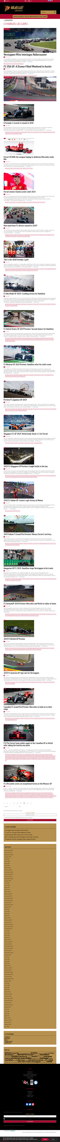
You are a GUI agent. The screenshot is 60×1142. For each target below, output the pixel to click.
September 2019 (9, 952)
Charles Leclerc (29, 75)
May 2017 (7, 1013)
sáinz (19, 1062)
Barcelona (28, 1053)
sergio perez (8, 235)
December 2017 (9, 998)
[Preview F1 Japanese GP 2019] (19, 389)
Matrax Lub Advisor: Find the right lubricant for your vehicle (30, 16)
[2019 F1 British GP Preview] (19, 628)
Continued (29, 61)
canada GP (25, 756)
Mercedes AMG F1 (49, 375)
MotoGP (7, 1038)
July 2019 (7, 957)
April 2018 (7, 989)
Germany (37, 1055)
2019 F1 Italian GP (16, 511)
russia (6, 1062)
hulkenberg (22, 1057)
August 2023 (8, 857)
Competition (8, 1041)
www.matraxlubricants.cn (51, 1132)
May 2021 (7, 913)
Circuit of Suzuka (11, 410)
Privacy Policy (11, 1125)
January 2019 (8, 970)
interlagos (7, 63)
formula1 (43, 754)
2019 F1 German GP (24, 615)
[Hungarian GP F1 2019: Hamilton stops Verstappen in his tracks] (19, 558)
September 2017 (9, 1005)
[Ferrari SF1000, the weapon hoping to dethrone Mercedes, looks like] (19, 146)
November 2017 (9, 1000)
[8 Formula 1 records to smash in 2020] (19, 112)
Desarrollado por (7, 1130)
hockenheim (8, 1056)
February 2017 (8, 1020)
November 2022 (9, 874)
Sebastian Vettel (9, 168)
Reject (53, 1139)
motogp (43, 1058)
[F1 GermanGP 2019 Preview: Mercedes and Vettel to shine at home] (19, 593)
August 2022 (8, 881)
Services (30, 1073)
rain (26, 1060)
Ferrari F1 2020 (29, 168)
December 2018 (9, 972)
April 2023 (7, 865)
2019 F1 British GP (29, 649)
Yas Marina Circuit (37, 304)
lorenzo (35, 1056)
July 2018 (7, 983)
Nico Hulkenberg (42, 757)
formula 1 (29, 1054)
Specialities (30, 1077)
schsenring (10, 1062)
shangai (15, 1062)
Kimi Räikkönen (16, 132)
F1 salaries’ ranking (21, 236)
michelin (34, 1058)
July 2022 (7, 883)
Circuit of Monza (16, 545)
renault (7, 756)
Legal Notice (6, 1125)
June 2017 (7, 1011)
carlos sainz (14, 235)
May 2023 (7, 863)
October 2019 (8, 950)
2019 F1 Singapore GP (14, 477)
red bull (31, 1060)
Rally (6, 1040)
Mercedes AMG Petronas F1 (48, 132)
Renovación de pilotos (28, 202)
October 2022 (8, 876)
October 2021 (8, 902)
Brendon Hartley (53, 796)
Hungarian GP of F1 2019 (15, 580)
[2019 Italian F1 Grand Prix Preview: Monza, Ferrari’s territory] (19, 524)
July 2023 (7, 859)
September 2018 (9, 979)
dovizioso (9, 1055)
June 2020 (7, 933)
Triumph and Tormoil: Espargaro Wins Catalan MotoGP (20, 839)
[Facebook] (48, 0)
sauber (32, 754)
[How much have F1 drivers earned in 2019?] (19, 215)
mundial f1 (14, 63)
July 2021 (7, 909)
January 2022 (8, 896)
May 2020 (7, 935)
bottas (34, 1053)
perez (14, 1060)
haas (10, 756)
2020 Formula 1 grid (26, 270)
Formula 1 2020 (34, 270)
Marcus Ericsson (27, 759)
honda (14, 1056)
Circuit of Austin (50, 338)
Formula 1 (7, 1037)
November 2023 (9, 850)
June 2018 (7, 985)
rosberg (46, 1060)
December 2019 (9, 946)
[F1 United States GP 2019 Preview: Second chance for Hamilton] (19, 318)
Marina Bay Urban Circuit (24, 477)
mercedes (12, 754)
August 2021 (8, 907)
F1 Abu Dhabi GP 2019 (13, 305)
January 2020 (8, 944)
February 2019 (8, 968)
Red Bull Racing (29, 578)
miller (38, 1058)
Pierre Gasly (49, 757)
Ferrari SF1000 (23, 168)
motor (50, 1058)
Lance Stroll (29, 757)
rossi (50, 1060)
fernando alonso (49, 754)
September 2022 (9, 878)
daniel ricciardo (34, 235)
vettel (49, 1061)
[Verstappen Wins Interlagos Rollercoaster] (30, 40)
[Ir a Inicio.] (4, 20)
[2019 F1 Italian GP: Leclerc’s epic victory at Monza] (19, 490)
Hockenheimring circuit (33, 615)
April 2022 (7, 889)
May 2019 (7, 961)
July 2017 (7, 1009)
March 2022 (8, 891)
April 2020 (7, 937)
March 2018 (7, 992)
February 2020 (8, 942)
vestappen (43, 1062)
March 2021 (7, 918)
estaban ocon (40, 759)
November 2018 (9, 974)
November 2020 (9, 926)
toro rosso (17, 754)
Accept (45, 1139)
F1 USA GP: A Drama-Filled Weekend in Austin (18, 832)
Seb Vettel (27, 236)
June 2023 (7, 861)
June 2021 (7, 911)
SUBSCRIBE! (30, 812)
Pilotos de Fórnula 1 (36, 202)
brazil (39, 1053)
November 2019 (9, 948)
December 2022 (9, 872)
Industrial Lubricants (30, 1075)
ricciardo (39, 1060)
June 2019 (7, 959)
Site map (23, 1125)
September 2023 (9, 854)
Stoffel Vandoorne (20, 759)
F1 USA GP (34, 75)
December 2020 (9, 924)
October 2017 (8, 1002)
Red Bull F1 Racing (33, 477)
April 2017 (7, 1016)
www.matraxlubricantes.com (28, 1132)
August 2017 (8, 1007)
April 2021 (7, 915)
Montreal (20, 756)
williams (36, 754)
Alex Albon (46, 339)
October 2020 (8, 928)
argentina (15, 1053)
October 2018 (8, 976)
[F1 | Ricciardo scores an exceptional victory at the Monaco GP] (19, 773)
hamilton (44, 1054)
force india (22, 754)
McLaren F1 (8, 270)
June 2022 (7, 885)
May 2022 (7, 887)
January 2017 (8, 1022)
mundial (9, 1060)
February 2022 (8, 894)
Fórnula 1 (43, 202)
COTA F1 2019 (12, 341)
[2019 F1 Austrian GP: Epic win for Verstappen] (19, 662)
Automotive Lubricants (30, 1074)
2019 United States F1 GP (38, 339)
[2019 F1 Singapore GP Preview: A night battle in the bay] (19, 456)
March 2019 (7, 965)
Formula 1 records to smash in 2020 (14, 133)
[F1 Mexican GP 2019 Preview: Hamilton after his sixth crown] (19, 354)
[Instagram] (52, 0)
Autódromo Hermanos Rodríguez (19, 376)
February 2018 (8, 994)
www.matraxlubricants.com (40, 1132)
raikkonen (20, 1060)
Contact (30, 1078)
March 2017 (7, 1018)
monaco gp (20, 794)
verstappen (36, 1062)
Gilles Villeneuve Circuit (12, 719)
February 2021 (8, 920)
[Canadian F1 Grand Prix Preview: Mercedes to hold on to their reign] (19, 696)
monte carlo (50, 797)
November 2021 (9, 900)
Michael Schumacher (38, 132)
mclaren (8, 443)
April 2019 (7, 963)
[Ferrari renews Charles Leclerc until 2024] (19, 181)
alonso (8, 1053)
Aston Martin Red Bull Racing (16, 270)
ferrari (7, 202)
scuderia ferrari (19, 202)
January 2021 (8, 922)
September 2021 (9, 905)
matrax (7, 1058)
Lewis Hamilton (15, 75)
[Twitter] (50, 0)
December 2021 (9, 898)
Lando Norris (42, 269)
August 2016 (8, 1024)
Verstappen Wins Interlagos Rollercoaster (16, 830)
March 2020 (8, 939)
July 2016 (7, 1026)
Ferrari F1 (42, 375)
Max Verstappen (20, 63)
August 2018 (8, 981)
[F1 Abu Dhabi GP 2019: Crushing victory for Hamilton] (19, 283)
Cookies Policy (17, 1125)
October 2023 (8, 852)
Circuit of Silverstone (37, 649)
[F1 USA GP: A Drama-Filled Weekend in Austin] (30, 88)
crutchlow (50, 1053)
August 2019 (8, 955)
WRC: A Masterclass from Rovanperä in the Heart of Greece (21, 837)
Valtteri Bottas (27, 235)
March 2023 (8, 868)
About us (30, 1071)
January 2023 (8, 870)
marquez (47, 1056)
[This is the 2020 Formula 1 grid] (19, 249)
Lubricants (8, 1043)
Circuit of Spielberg (10, 683)
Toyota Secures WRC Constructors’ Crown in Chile (18, 835)
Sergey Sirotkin (35, 757)
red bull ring (18, 682)
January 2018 (8, 996)
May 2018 (7, 987)
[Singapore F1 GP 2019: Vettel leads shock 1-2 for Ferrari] (19, 423)
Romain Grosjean (12, 759)
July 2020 (7, 931)
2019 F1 (32, 718)
